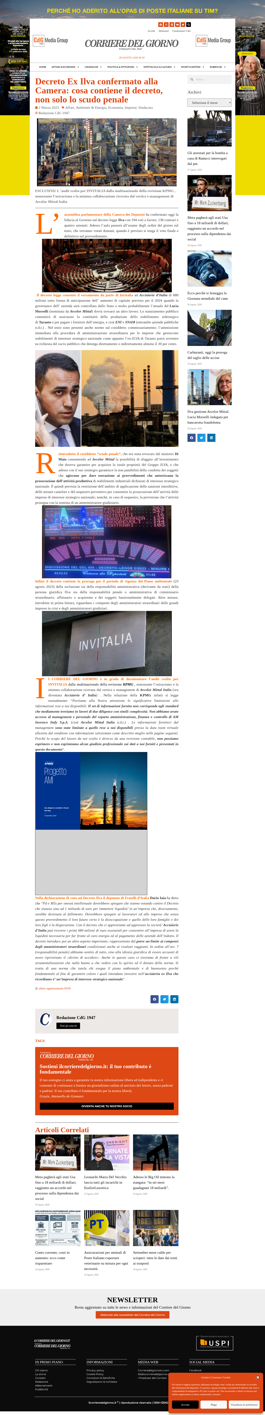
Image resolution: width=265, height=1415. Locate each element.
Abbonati (163, 31)
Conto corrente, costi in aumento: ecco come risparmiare (52, 1257)
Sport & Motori (190, 67)
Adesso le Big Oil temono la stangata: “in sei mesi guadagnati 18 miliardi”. (154, 1182)
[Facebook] (160, 24)
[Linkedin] (171, 24)
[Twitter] (183, 24)
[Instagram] (166, 24)
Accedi (151, 31)
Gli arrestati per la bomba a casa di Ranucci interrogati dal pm (207, 158)
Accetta (185, 1404)
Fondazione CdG (181, 31)
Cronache (91, 67)
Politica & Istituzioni (120, 67)
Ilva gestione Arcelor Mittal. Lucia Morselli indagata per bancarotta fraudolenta (208, 417)
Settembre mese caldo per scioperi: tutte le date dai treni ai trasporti (155, 1257)
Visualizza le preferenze (244, 1404)
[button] (258, 1377)
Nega (214, 1404)
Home (42, 67)
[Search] (188, 24)
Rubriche (216, 67)
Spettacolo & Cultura (157, 67)
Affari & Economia (63, 67)
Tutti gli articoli (68, 1025)
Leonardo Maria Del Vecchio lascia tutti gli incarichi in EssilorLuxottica (105, 1182)
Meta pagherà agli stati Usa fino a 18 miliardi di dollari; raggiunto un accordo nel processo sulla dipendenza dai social (57, 1188)
